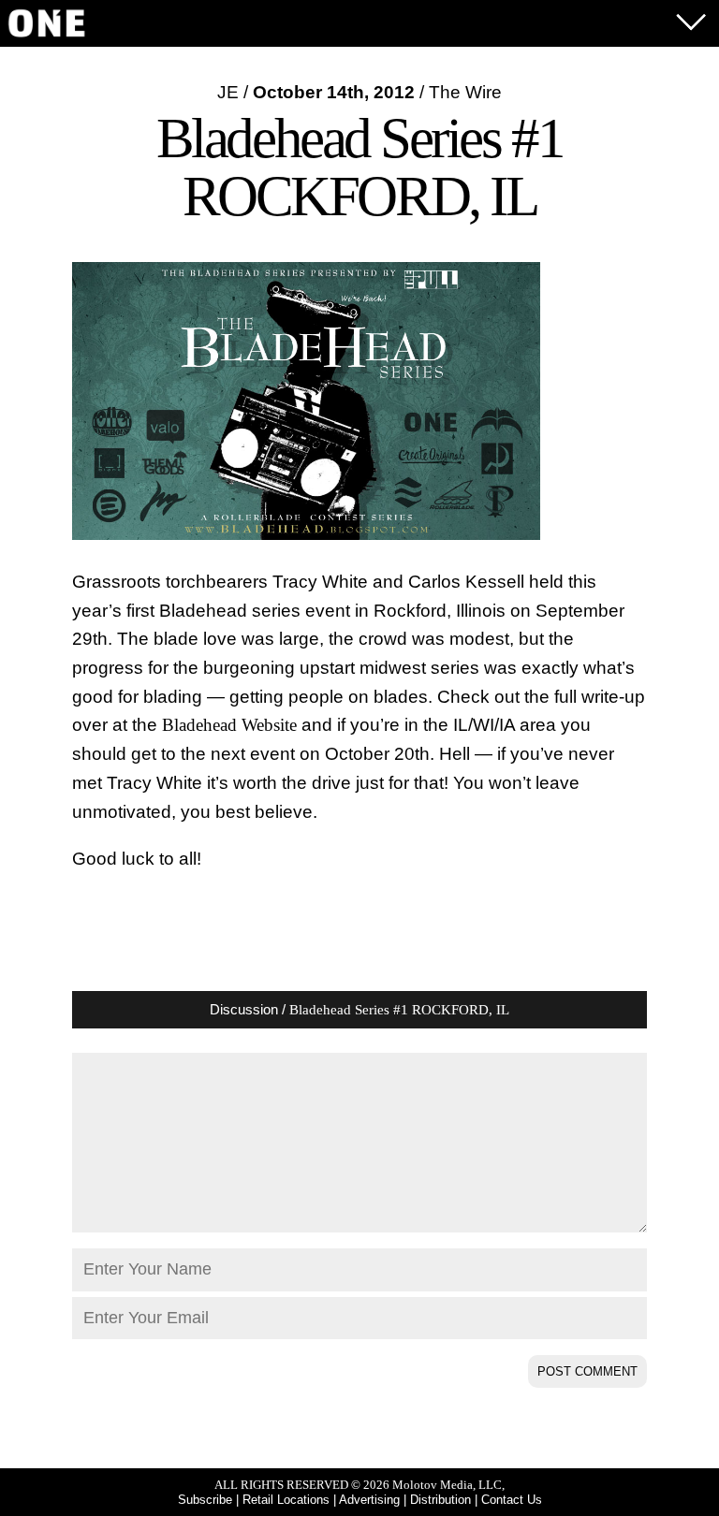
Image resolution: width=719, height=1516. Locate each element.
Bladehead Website (229, 725)
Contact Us (511, 1500)
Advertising (369, 1500)
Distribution (440, 1500)
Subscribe (205, 1500)
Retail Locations (286, 1500)
